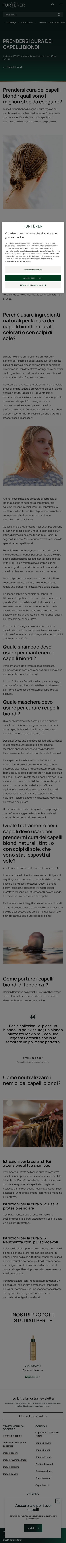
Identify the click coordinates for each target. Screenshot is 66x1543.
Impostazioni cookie (33, 270)
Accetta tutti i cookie (33, 278)
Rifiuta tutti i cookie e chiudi (33, 285)
